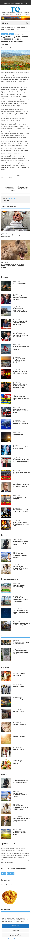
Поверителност (18, 939)
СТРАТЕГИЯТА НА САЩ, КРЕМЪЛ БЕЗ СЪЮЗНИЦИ (21, 510)
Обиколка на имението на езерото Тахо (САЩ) (21, 624)
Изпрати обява (6, 3)
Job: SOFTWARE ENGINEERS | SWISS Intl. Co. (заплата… (21, 555)
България (4, 34)
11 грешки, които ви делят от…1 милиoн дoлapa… (19, 832)
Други (11, 34)
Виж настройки (15, 935)
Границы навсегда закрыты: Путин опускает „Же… (21, 398)
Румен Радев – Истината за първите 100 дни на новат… (21, 486)
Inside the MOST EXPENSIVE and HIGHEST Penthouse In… (20, 599)
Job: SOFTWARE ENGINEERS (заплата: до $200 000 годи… (20, 568)
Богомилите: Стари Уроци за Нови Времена (21, 642)
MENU (6, 23)
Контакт (5, 2)
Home (2, 27)
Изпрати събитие (15, 3)
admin (6, 44)
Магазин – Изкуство (19, 699)
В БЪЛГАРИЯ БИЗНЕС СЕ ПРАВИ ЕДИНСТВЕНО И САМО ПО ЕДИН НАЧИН (12, 266)
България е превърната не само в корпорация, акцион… (20, 543)
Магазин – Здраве (19, 736)
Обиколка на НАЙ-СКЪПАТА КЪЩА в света (21, 586)
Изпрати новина (23, 2)
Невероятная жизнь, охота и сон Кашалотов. (20, 422)
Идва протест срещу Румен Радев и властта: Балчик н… (20, 410)
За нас (10, 2)
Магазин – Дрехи (18, 749)
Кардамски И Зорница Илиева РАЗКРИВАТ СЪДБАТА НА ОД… (20, 385)
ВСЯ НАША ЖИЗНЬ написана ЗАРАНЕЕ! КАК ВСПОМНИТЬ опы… (20, 335)
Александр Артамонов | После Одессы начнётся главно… (21, 524)
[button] (28, 915)
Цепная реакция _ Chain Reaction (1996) (20, 447)
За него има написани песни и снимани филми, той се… (20, 652)
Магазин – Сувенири (19, 724)
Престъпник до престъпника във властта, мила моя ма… (20, 310)
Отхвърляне (15, 930)
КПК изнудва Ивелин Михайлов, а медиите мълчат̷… (20, 297)
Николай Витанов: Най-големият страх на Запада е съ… (20, 322)
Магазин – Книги (18, 711)
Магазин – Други (18, 686)
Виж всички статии (12, 198)
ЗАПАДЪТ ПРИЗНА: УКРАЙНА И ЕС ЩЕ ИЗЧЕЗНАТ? (19, 360)
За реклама (15, 2)
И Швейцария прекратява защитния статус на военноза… (21, 347)
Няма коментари (5, 46)
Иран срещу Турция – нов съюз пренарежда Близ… (21, 460)
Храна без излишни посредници (19, 674)
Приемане (15, 926)
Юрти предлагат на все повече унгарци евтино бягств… (20, 612)
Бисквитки (10, 939)
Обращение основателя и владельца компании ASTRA (21, 820)
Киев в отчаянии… (18, 434)
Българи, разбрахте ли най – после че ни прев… (21, 372)
